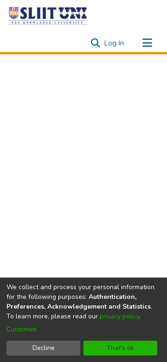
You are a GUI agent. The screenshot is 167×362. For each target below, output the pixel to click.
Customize (21, 329)
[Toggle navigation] (147, 43)
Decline (43, 347)
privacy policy (119, 316)
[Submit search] (95, 43)
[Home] (48, 15)
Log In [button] (114, 43)
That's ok (120, 347)
